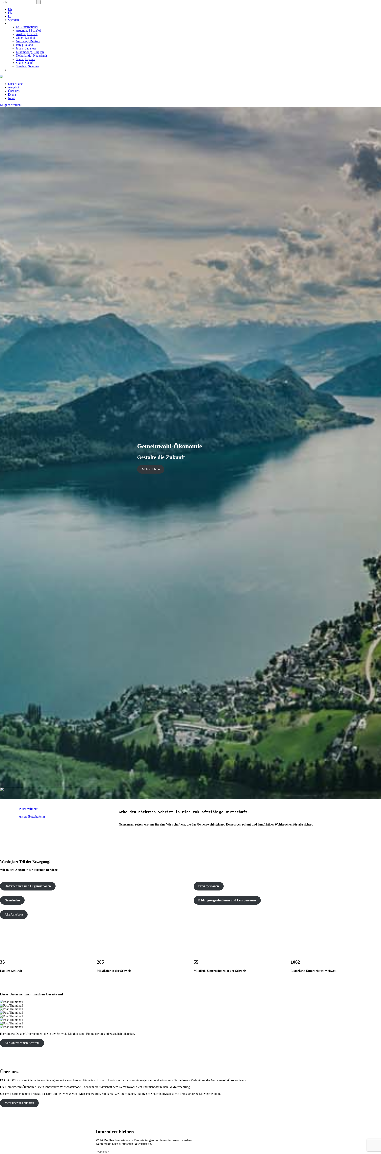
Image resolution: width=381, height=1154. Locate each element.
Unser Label (15, 83)
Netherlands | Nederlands (31, 55)
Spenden (13, 19)
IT (9, 16)
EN (10, 9)
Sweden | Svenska (27, 66)
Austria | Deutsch (27, 34)
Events (12, 94)
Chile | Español (25, 37)
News (11, 98)
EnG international (27, 27)
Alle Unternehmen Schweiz (22, 1043)
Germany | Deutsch (28, 41)
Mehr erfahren (151, 469)
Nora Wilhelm (28, 808)
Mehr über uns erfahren (19, 1103)
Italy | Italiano (24, 45)
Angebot (13, 87)
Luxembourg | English (30, 52)
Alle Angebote (14, 914)
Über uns (13, 91)
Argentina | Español (28, 30)
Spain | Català (24, 62)
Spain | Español (25, 59)
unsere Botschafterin (32, 816)
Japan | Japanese (26, 48)
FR (10, 12)
